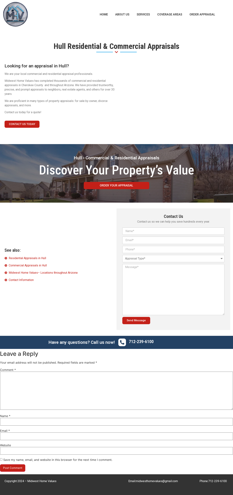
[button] (22, 124)
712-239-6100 (217, 481)
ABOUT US (122, 14)
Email (5, 430)
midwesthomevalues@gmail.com (157, 481)
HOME (104, 14)
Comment (8, 369)
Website (5, 445)
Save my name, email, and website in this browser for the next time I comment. (57, 459)
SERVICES (143, 14)
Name (5, 415)
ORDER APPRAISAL (202, 14)
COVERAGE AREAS (169, 14)
